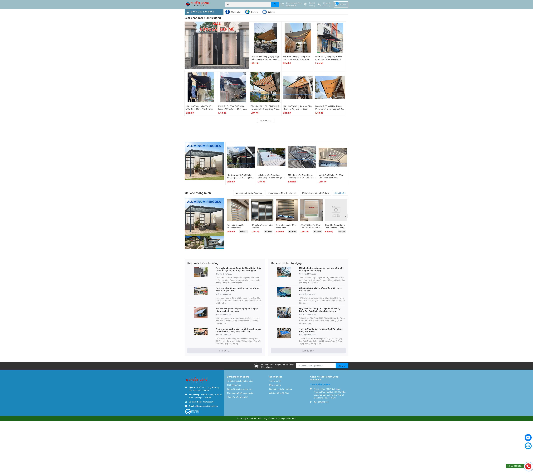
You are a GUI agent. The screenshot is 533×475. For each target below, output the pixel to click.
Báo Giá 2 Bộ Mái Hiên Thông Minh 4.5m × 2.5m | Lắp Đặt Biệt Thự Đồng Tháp (329, 109)
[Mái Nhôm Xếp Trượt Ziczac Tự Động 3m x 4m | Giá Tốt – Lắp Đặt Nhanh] (302, 157)
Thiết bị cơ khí (275, 381)
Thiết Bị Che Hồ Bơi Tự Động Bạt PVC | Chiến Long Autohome (320, 330)
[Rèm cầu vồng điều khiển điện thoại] (238, 210)
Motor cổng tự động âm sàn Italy (282, 193)
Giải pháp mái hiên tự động (203, 17)
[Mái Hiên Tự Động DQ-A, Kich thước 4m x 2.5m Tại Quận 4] (330, 38)
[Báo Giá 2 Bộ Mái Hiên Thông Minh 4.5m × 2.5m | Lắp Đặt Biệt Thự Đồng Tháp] (330, 87)
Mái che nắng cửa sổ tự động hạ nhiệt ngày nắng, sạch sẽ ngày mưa (237, 309)
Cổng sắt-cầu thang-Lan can (239, 389)
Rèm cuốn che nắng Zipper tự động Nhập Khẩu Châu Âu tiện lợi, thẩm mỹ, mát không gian (238, 269)
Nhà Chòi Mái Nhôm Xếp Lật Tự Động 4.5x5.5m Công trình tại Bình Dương (240, 178)
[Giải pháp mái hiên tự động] (217, 45)
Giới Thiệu (235, 12)
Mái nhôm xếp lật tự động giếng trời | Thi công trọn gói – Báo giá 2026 (270, 178)
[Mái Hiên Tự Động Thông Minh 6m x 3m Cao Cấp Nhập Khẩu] (298, 38)
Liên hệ (271, 12)
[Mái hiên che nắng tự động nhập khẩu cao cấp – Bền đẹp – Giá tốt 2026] (265, 38)
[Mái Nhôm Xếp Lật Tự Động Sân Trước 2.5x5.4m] (332, 157)
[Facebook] (528, 437)
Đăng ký (342, 366)
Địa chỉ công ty (312, 4)
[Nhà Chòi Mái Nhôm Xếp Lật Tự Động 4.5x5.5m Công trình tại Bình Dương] (241, 157)
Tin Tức (254, 12)
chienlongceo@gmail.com (206, 406)
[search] (275, 4)
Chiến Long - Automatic (267, 418)
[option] (237, 216)
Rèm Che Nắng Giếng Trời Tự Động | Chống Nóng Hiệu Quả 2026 (335, 228)
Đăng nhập (326, 6)
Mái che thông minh (198, 193)
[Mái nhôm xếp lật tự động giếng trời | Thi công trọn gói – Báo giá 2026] (271, 157)
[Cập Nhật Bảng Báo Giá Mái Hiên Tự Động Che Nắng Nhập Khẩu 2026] (265, 87)
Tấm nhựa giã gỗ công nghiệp (240, 393)
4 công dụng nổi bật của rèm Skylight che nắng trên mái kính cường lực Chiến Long (238, 330)
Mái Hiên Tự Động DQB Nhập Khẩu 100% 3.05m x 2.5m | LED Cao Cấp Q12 (232, 109)
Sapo (293, 418)
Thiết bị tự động (234, 385)
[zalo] (528, 445)
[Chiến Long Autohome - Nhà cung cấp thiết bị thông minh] (202, 4)
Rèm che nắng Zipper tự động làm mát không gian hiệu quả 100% (237, 289)
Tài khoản (327, 3)
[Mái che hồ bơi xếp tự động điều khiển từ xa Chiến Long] (284, 292)
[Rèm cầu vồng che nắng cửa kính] (262, 210)
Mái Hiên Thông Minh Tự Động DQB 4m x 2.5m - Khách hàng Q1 (199, 109)
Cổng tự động (275, 385)
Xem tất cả (265, 120)
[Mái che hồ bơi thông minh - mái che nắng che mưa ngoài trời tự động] (284, 272)
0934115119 (291, 6)
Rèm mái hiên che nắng (202, 263)
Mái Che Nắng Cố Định (279, 393)
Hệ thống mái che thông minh (240, 381)
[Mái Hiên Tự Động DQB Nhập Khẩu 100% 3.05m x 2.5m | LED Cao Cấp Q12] (233, 87)
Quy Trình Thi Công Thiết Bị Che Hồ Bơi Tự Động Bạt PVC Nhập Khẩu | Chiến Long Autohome (319, 309)
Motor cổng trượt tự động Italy (249, 193)
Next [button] (345, 216)
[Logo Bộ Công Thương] (192, 411)
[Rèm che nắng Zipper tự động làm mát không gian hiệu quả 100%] (200, 291)
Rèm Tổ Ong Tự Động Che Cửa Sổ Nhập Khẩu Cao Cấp (311, 228)
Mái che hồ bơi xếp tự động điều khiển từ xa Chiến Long (320, 289)
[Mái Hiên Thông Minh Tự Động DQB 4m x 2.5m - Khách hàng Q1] (201, 87)
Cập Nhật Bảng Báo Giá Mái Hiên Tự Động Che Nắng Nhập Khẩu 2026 (265, 109)
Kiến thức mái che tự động (280, 389)
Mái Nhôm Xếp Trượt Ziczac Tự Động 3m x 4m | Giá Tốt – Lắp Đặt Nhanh (301, 178)
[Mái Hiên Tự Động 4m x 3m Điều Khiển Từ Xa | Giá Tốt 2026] (298, 87)
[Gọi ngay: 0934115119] (528, 466)
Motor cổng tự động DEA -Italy (315, 193)
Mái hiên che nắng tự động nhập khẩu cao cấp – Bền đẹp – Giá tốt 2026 (265, 59)
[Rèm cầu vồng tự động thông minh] (287, 210)
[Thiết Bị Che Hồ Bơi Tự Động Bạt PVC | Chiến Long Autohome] (284, 333)
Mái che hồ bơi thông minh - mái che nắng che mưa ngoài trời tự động (321, 269)
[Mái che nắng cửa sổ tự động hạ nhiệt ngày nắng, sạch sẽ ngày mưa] (200, 312)
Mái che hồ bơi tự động (286, 263)
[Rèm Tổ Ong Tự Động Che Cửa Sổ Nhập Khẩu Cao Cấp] (311, 210)
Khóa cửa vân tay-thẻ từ (237, 397)
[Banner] (204, 161)
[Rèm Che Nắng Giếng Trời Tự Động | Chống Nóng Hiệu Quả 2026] (336, 210)
